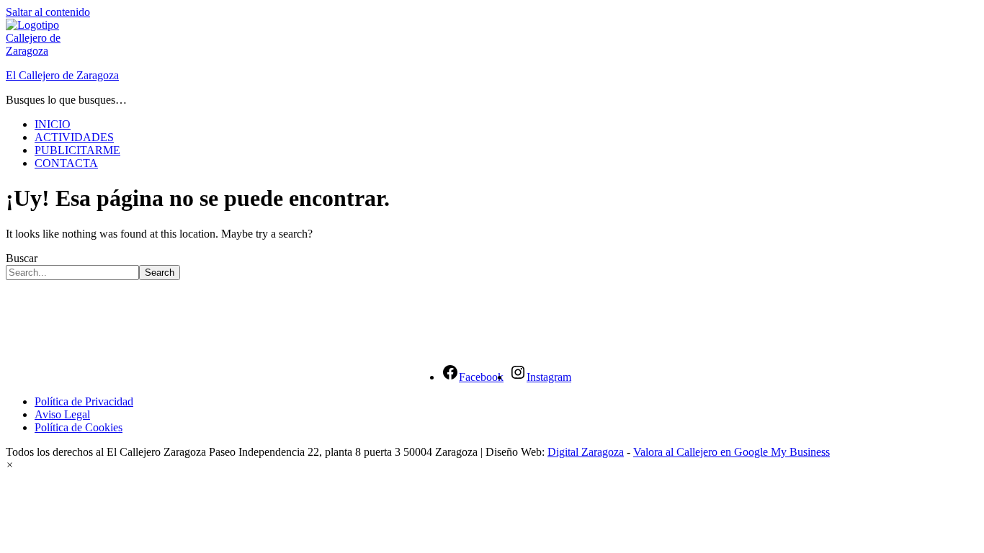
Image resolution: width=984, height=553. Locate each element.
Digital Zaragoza (585, 452)
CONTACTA (66, 163)
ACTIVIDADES (74, 137)
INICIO (53, 124)
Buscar (21, 258)
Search (159, 272)
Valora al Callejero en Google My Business (731, 452)
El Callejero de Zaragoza (62, 75)
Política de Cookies (78, 427)
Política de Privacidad (84, 401)
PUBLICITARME (77, 150)
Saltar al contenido (48, 12)
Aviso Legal (62, 414)
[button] (10, 465)
